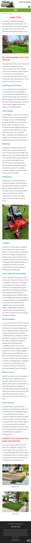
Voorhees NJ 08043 (15, 536)
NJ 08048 (26, 533)
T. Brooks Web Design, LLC (15, 540)
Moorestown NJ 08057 (7, 535)
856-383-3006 (24, 2)
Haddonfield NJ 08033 (7, 533)
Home (3, 13)
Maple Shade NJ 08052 (8, 534)
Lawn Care (9, 13)
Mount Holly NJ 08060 (16, 535)
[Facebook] (29, 7)
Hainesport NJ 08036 (15, 533)
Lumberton (22, 533)
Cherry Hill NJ (24, 530)
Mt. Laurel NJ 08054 (24, 535)
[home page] (8, 4)
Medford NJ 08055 (23, 534)
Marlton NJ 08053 (16, 534)
